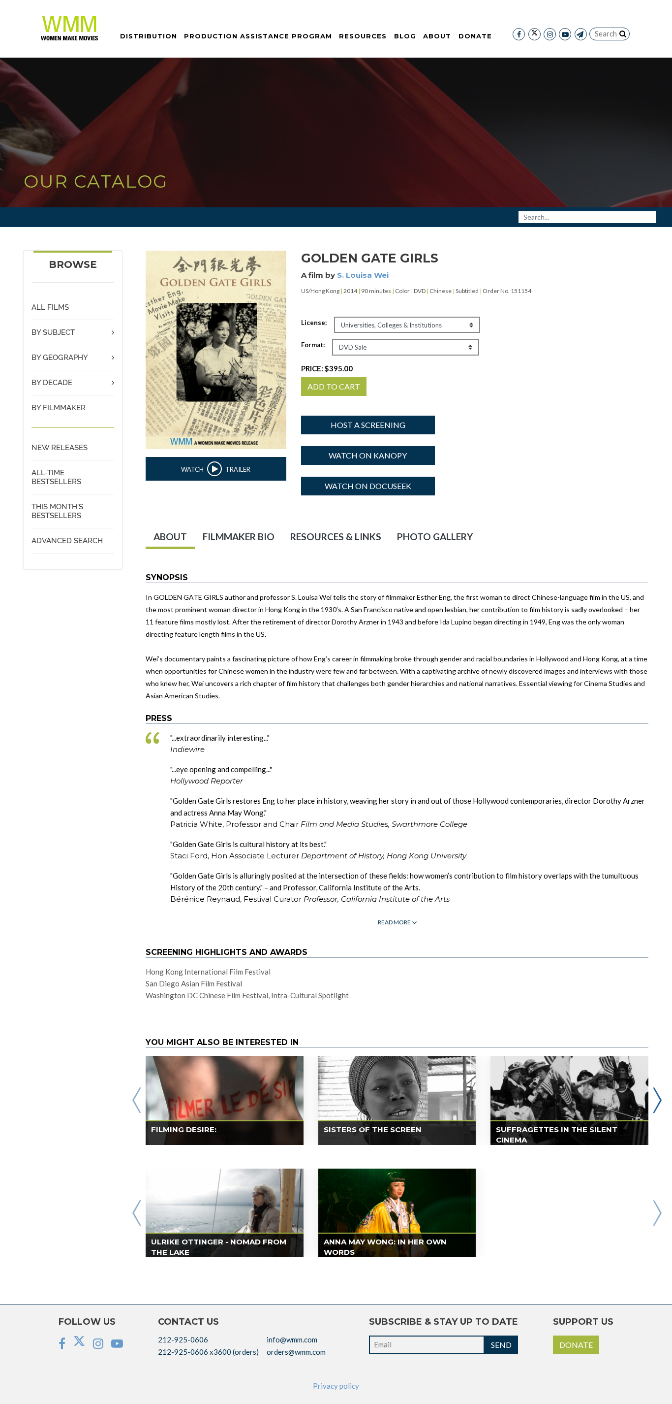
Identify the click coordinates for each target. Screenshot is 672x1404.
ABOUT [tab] (170, 536)
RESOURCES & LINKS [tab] (335, 536)
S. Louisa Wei (363, 275)
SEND (501, 1344)
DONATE (576, 1344)
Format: (313, 345)
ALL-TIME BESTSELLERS (56, 477)
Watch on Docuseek (368, 485)
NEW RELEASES (59, 447)
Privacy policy (336, 1385)
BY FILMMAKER (58, 407)
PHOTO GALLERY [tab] (435, 536)
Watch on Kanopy (368, 455)
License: (314, 323)
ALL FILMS (50, 307)
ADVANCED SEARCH (67, 540)
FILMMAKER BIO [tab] (239, 536)
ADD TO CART (333, 386)
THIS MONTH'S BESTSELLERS (57, 511)
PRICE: (327, 368)
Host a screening (368, 424)
